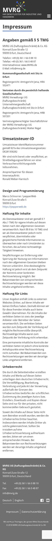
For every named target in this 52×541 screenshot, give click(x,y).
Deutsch (7, 500)
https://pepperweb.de (14, 206)
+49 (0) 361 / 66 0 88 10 (26, 483)
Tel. (4, 483)
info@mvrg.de (10, 493)
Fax (4, 488)
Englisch (19, 500)
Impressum (12, 511)
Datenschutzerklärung (34, 511)
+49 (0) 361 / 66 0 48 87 (26, 488)
